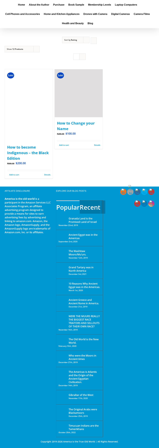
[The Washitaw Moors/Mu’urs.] (63, 253)
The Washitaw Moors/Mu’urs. (77, 252)
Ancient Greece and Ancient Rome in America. (84, 301)
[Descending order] (94, 41)
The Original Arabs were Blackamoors (83, 411)
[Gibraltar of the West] (63, 397)
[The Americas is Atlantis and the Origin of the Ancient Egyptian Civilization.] (63, 374)
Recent (90, 207)
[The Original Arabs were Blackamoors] (63, 412)
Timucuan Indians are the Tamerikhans (84, 427)
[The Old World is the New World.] (63, 341)
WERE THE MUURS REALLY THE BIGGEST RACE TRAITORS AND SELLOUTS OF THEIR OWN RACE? (84, 321)
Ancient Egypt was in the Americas (83, 236)
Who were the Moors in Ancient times (82, 357)
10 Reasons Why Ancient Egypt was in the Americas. (84, 285)
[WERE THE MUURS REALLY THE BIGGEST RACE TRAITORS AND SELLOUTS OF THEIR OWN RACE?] (63, 320)
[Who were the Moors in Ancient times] (63, 356)
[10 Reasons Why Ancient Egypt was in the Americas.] (63, 287)
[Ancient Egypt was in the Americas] (63, 235)
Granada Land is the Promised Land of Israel (83, 220)
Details (47, 174)
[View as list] (83, 57)
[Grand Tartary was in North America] (63, 270)
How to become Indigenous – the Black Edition (28, 153)
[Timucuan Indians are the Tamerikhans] (63, 426)
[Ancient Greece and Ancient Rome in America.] (63, 302)
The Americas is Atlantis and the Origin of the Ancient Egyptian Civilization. (83, 377)
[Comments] (102, 207)
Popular (68, 207)
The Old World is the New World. (84, 341)
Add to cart (14, 174)
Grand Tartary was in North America (81, 269)
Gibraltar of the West (81, 395)
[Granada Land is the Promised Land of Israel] (63, 219)
